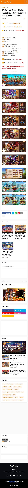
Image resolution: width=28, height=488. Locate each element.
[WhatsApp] (16, 213)
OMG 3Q (5, 386)
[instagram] (17, 475)
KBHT (12, 392)
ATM (7, 7)
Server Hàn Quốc (19, 392)
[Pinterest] (19, 213)
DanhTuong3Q (6, 392)
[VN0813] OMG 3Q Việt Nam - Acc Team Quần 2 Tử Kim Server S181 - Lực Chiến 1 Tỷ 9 (20, 236)
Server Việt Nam (18, 384)
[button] (1, 2)
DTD (13, 400)
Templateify (12, 481)
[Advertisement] (14, 418)
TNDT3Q (16, 389)
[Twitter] (13, 213)
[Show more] (3, 216)
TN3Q (10, 386)
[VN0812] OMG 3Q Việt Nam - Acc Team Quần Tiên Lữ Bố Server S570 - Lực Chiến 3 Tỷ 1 (7, 254)
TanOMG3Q (9, 389)
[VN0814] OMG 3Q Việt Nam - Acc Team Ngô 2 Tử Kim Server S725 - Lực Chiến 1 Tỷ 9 (7, 236)
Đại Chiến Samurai (7, 394)
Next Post (24, 280)
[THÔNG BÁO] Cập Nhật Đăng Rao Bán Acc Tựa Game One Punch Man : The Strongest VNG (18, 372)
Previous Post (4, 280)
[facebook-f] (7, 475)
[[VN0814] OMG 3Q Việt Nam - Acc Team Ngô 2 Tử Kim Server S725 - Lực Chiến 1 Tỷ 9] (7, 229)
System (21, 397)
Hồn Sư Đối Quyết (19, 400)
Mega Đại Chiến (6, 400)
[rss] (20, 475)
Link (17, 52)
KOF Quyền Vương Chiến (8, 397)
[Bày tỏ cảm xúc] (11, 23)
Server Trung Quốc (17, 386)
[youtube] (14, 475)
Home (3, 7)
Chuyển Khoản (10, 384)
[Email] (21, 213)
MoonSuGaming (14, 482)
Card (4, 389)
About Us (16, 485)
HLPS (14, 394)
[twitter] (11, 475)
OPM (16, 397)
